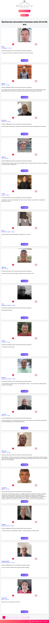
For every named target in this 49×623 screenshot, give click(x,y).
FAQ (30, 621)
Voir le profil (24, 60)
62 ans (7, 84)
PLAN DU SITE (38, 621)
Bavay (3, 599)
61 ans (14, 378)
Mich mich (4, 451)
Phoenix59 (4, 598)
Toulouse (4, 342)
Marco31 (4, 377)
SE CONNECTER (24, 15)
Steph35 (4, 157)
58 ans (13, 231)
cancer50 (4, 414)
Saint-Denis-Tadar (6, 231)
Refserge (4, 267)
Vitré (3, 158)
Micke (3, 46)
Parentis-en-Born (6, 525)
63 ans (12, 525)
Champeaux (4, 48)
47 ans (10, 48)
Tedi (3, 304)
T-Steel (3, 193)
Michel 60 (4, 120)
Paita (3, 268)
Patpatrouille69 (5, 561)
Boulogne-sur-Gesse (6, 378)
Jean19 (3, 340)
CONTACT (45, 621)
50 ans (7, 195)
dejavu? (3, 83)
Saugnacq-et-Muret (6, 305)
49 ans (6, 158)
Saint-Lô (4, 415)
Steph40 (4, 524)
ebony (3, 230)
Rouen (3, 195)
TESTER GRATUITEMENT (24, 10)
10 (28, 617)
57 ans (6, 268)
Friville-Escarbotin (6, 562)
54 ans (9, 121)
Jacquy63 (4, 487)
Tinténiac (4, 452)
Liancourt (4, 121)
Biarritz (3, 84)
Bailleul (3, 489)
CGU (33, 621)
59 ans (13, 305)
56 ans (8, 342)
